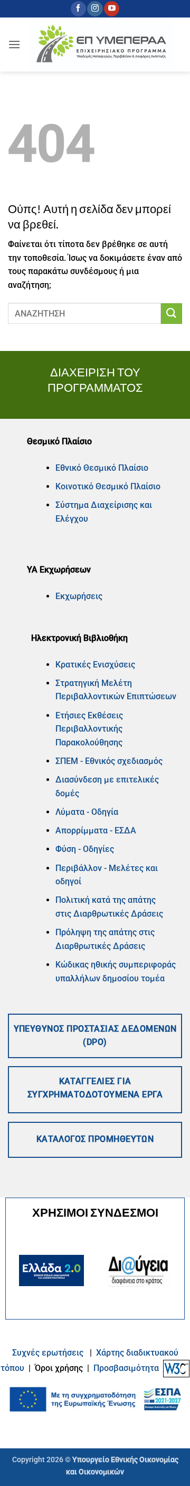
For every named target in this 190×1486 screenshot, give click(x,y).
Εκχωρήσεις (78, 596)
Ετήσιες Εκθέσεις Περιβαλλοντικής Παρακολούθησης (89, 729)
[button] (14, 44)
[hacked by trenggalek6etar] (101, 45)
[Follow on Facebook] (78, 9)
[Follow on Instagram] (94, 9)
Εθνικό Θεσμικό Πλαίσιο (101, 468)
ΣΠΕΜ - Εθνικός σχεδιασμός (109, 761)
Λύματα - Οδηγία (86, 812)
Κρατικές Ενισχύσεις (95, 665)
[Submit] (171, 313)
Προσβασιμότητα (126, 1368)
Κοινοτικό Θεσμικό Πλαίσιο (107, 486)
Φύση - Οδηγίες (84, 849)
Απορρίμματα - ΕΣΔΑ (95, 830)
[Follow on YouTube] (111, 9)
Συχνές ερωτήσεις (47, 1353)
